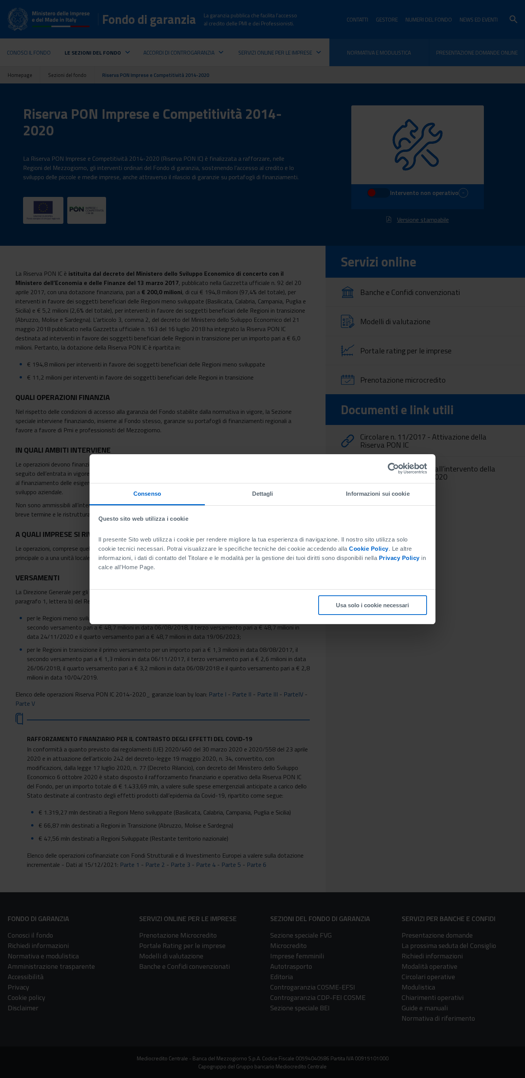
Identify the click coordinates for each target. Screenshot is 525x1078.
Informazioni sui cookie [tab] (377, 493)
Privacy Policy (399, 558)
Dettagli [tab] (262, 493)
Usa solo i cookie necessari (372, 605)
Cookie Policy (369, 548)
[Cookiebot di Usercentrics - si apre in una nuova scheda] (393, 468)
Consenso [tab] (147, 493)
